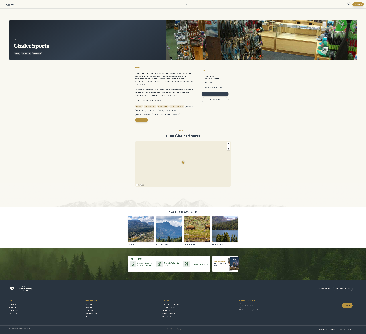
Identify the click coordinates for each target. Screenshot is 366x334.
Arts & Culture (187, 4)
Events (214, 4)
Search (350, 329)
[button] (183, 162)
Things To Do (178, 4)
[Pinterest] (178, 329)
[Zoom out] (228, 146)
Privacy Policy (323, 329)
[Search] (349, 4)
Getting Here (150, 4)
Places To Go (159, 4)
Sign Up (347, 305)
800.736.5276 (326, 289)
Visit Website (215, 94)
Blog (218, 4)
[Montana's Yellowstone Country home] (8, 4)
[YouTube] (181, 329)
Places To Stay (168, 4)
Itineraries (88, 307)
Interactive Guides (91, 313)
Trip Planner (358, 4)
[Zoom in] (228, 143)
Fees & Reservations (168, 307)
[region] (183, 164)
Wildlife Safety (166, 317)
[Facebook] (167, 329)
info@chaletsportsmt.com (213, 87)
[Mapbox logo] (140, 185)
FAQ (86, 317)
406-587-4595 (210, 82)
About (143, 4)
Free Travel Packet (343, 289)
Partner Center (342, 329)
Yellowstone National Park (202, 4)
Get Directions (215, 99)
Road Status (166, 310)
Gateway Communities (169, 313)
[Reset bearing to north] (228, 149)
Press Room (332, 329)
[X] (174, 329)
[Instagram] (171, 329)
